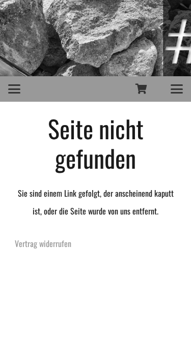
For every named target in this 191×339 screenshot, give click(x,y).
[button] (14, 89)
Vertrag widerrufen (43, 243)
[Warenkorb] (141, 89)
